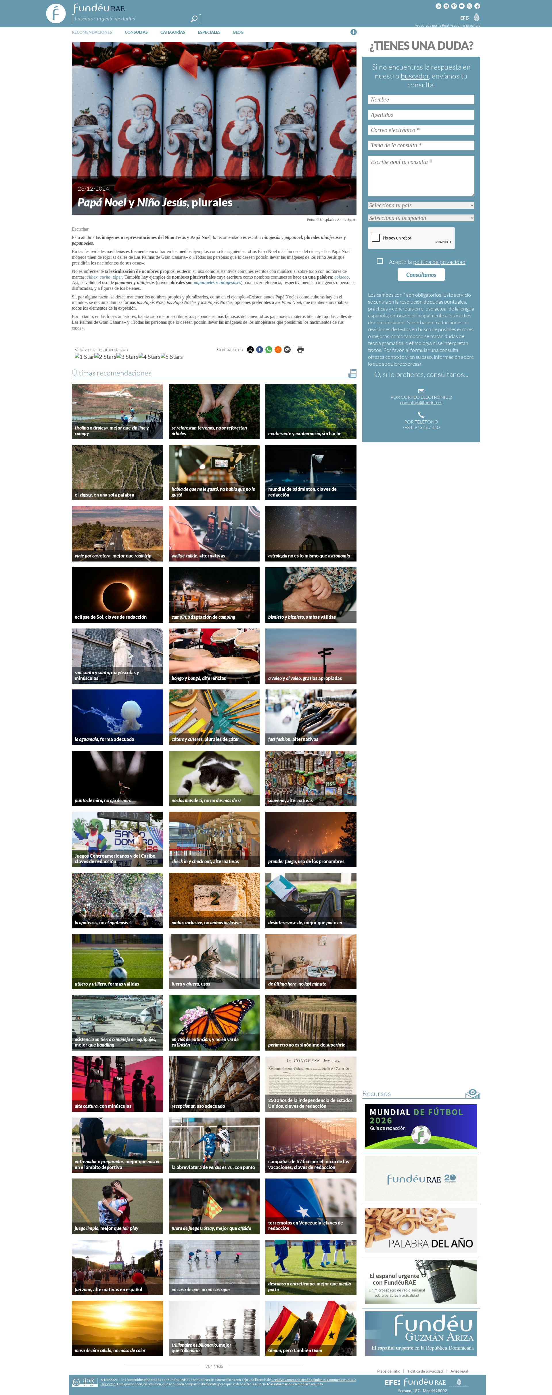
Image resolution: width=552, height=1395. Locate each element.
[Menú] (353, 32)
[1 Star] (84, 356)
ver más (214, 1365)
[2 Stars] (105, 356)
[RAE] (476, 17)
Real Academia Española (461, 25)
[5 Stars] (172, 356)
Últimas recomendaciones (112, 372)
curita (105, 277)
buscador (415, 75)
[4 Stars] (150, 356)
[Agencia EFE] (464, 18)
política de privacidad (439, 261)
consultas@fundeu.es (421, 402)
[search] (194, 19)
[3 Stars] (127, 356)
